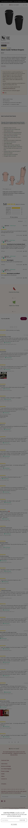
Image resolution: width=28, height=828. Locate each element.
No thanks (14, 824)
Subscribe (22, 820)
